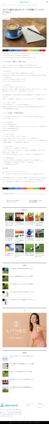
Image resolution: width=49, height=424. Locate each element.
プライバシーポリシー (41, 405)
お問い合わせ (40, 407)
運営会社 (28, 405)
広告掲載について (40, 403)
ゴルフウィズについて (30, 403)
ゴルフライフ (7, 193)
